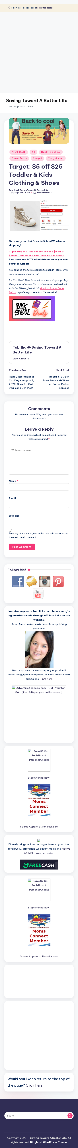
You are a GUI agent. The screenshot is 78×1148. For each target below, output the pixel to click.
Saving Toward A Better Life (36, 100)
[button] (21, 358)
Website (14, 515)
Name (13, 481)
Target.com (55, 158)
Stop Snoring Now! (39, 777)
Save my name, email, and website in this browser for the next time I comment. (38, 535)
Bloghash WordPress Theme (48, 1142)
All (33, 152)
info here (47, 678)
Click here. (35, 1085)
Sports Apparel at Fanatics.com (39, 826)
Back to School (51, 152)
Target (37, 158)
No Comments (44, 193)
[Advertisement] (39, 52)
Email (13, 498)
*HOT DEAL (19, 152)
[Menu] (72, 103)
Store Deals (19, 158)
